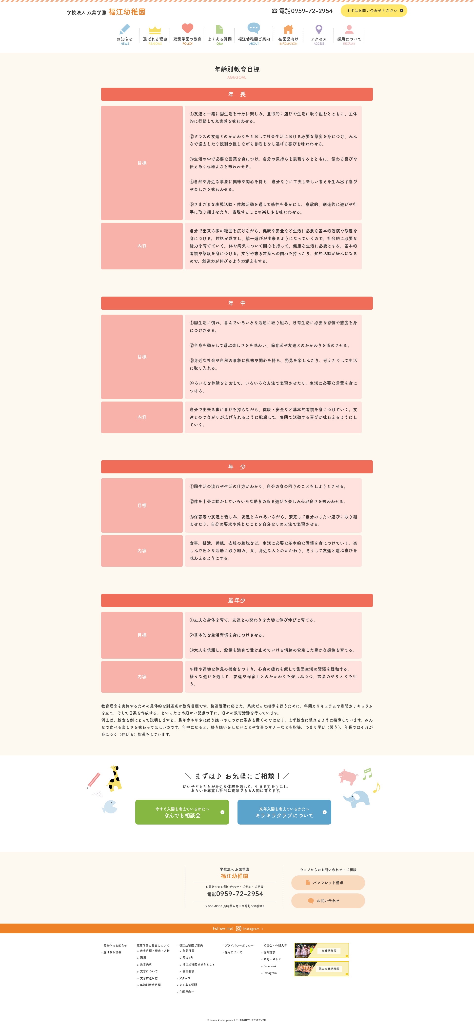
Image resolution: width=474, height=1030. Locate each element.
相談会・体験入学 (275, 945)
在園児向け (288, 41)
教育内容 (146, 964)
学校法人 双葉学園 (106, 12)
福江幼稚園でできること (198, 964)
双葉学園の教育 (187, 41)
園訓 (143, 957)
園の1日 (187, 957)
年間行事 (188, 950)
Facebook (269, 966)
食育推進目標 (149, 978)
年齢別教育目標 (150, 984)
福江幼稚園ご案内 (254, 41)
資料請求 (269, 952)
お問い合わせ (328, 901)
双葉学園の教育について (153, 945)
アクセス (319, 41)
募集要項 (188, 971)
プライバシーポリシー (239, 945)
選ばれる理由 (155, 41)
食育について (149, 971)
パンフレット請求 (328, 883)
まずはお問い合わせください (372, 10)
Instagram (270, 972)
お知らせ (125, 41)
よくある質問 (220, 41)
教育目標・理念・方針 (155, 950)
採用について (349, 41)
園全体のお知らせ (115, 945)
